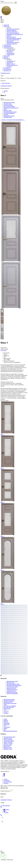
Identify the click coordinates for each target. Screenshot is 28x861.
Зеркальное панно (11, 688)
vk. (4, 92)
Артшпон (6, 713)
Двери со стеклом (8, 743)
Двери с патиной (8, 742)
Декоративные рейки (9, 115)
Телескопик (6, 724)
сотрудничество (8, 781)
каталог (5, 779)
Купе (5, 725)
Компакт (6, 720)
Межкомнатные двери (9, 102)
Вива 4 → (22, 119)
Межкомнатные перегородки (11, 107)
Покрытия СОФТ (8, 702)
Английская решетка (9, 741)
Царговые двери (8, 738)
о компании (7, 780)
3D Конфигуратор (5, 73)
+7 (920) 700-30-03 (5, 83)
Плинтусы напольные (12, 693)
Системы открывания (9, 113)
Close (2, 852)
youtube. (6, 90)
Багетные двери (8, 745)
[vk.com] (4, 775)
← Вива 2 (3, 119)
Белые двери (7, 746)
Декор (5, 109)
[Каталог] (1, 17)
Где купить (3, 350)
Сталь (5, 710)
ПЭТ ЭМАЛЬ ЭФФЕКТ (10, 706)
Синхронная (7, 727)
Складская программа (9, 106)
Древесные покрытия (9, 699)
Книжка (6, 721)
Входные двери (7, 110)
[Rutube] (4, 776)
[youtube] (4, 774)
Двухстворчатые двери (9, 736)
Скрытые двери (8, 103)
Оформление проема (12, 692)
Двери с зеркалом (8, 739)
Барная (5, 728)
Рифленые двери (8, 749)
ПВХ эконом (7, 708)
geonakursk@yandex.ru (6, 85)
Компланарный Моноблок (10, 731)
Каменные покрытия (9, 700)
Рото (5, 729)
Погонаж (6, 114)
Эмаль (5, 704)
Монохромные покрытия (10, 703)
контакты (6, 783)
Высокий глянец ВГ (9, 707)
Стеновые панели (11, 690)
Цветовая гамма (8, 117)
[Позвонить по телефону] (1, 807)
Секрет (5, 719)
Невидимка (6, 723)
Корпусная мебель (8, 105)
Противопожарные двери (10, 111)
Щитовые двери (8, 747)
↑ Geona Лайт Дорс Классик (13, 119)
